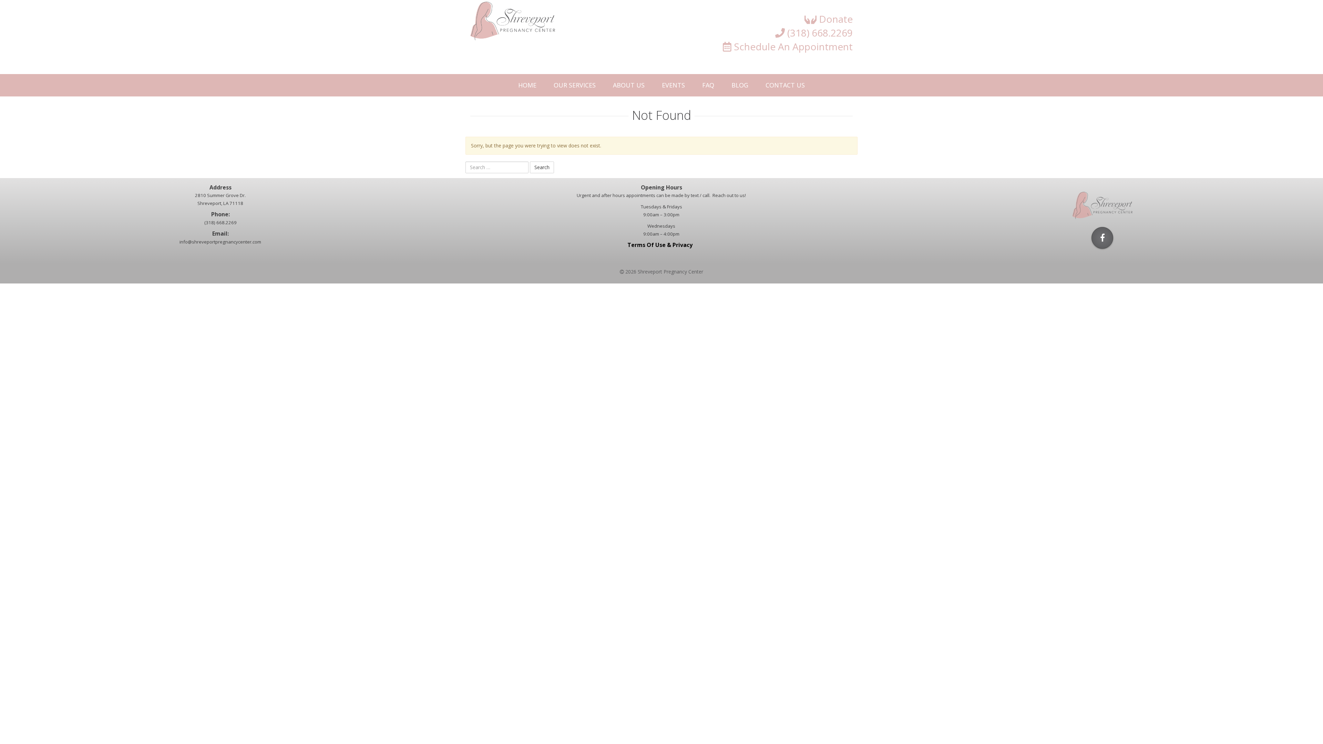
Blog (739, 85)
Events (673, 85)
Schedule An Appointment (792, 46)
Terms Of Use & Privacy (661, 245)
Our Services (575, 85)
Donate (835, 18)
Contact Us (785, 85)
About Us (629, 85)
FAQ (708, 85)
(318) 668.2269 (819, 32)
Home (527, 85)
